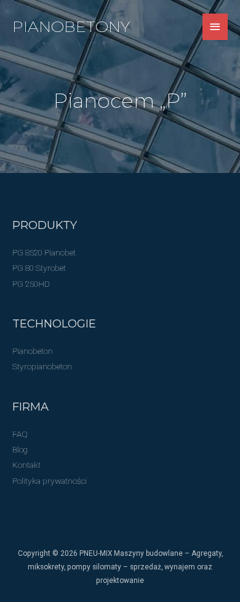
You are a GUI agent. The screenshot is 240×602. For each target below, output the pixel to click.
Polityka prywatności (49, 481)
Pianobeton (32, 351)
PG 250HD (31, 284)
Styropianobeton (42, 366)
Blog (20, 449)
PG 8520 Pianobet (44, 252)
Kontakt (26, 465)
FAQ (20, 434)
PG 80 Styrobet (39, 268)
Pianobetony (71, 26)
